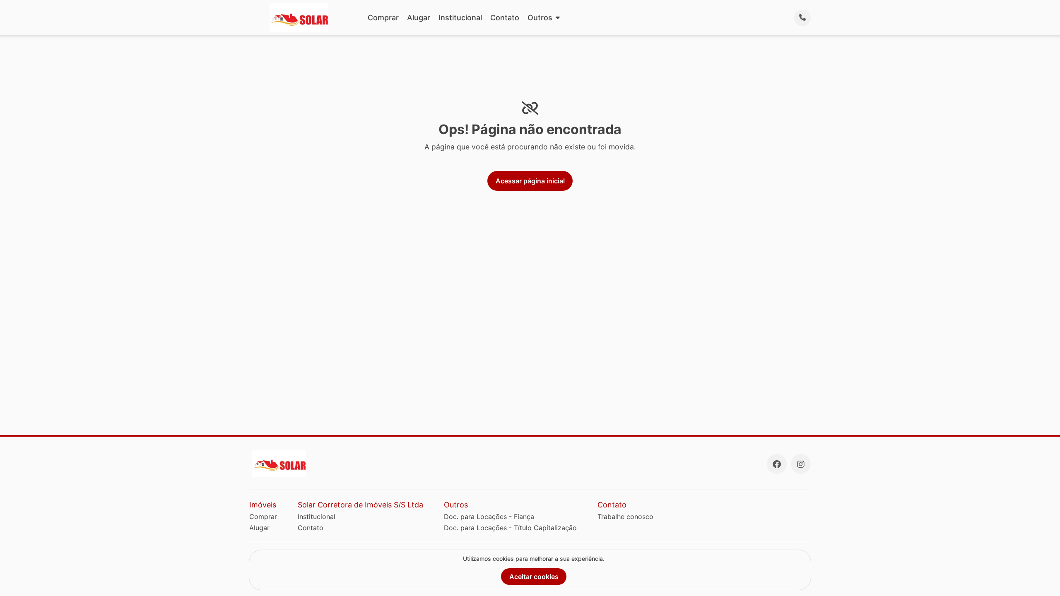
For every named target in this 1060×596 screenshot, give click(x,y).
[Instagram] (801, 464)
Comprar (383, 17)
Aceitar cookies (534, 576)
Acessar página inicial (530, 181)
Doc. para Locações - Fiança (489, 516)
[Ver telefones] (802, 18)
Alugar (418, 17)
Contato (504, 17)
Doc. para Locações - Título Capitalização (510, 528)
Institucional (460, 17)
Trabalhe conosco (625, 516)
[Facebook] (777, 464)
